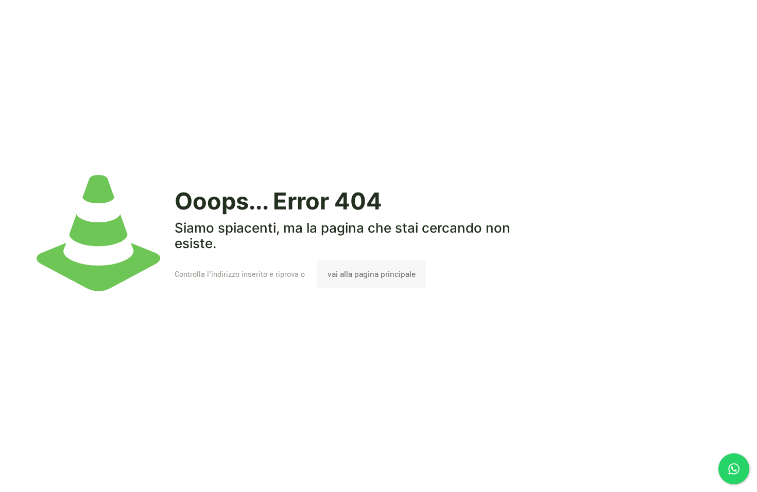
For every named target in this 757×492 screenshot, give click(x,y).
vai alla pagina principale (372, 274)
